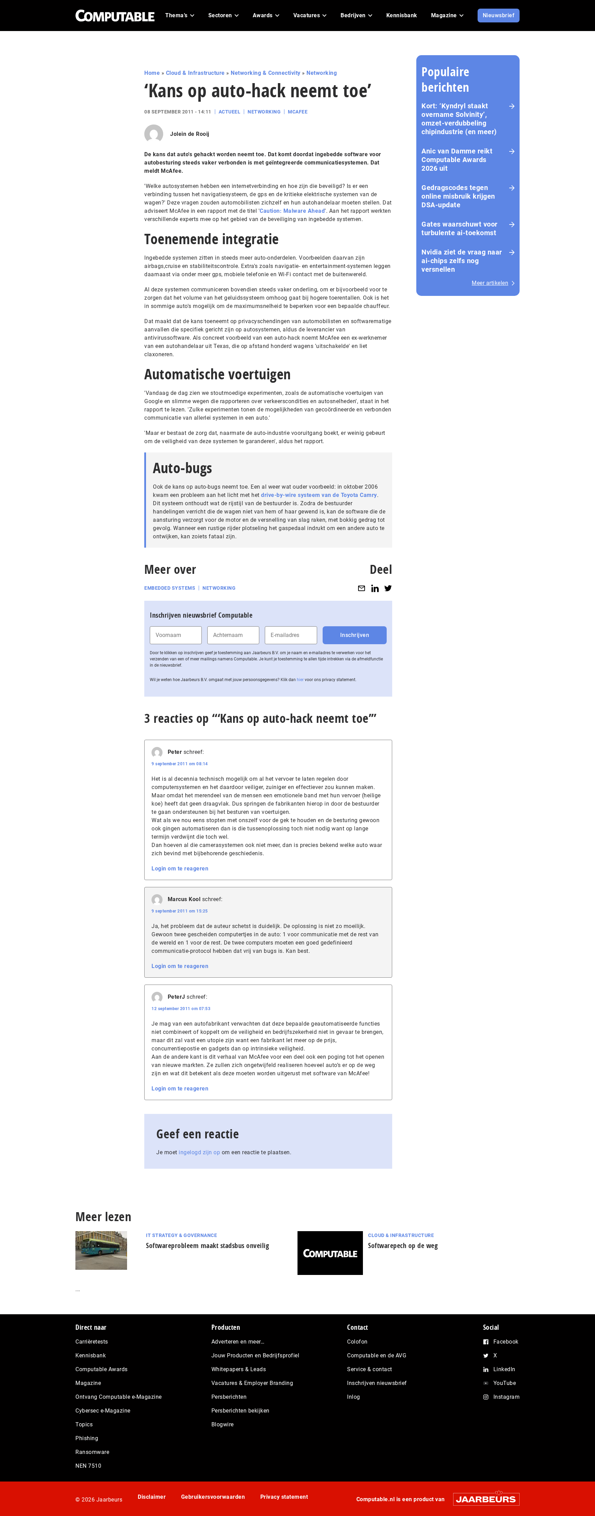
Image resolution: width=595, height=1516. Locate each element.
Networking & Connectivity (266, 73)
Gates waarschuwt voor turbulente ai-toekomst (459, 228)
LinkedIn (504, 1369)
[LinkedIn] (375, 588)
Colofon (357, 1341)
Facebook (506, 1341)
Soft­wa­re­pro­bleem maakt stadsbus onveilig (207, 1245)
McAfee (297, 111)
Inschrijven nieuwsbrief (377, 1383)
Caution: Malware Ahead (292, 211)
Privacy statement (284, 1497)
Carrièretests (91, 1341)
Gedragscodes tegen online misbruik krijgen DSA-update (458, 196)
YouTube (504, 1383)
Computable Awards (101, 1369)
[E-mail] (361, 588)
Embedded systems (169, 588)
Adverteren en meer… (238, 1341)
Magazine (88, 1383)
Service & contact (369, 1369)
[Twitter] (388, 588)
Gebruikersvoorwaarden (213, 1497)
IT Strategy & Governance (181, 1235)
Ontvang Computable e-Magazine (118, 1397)
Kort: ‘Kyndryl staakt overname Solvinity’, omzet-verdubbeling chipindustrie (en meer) (459, 119)
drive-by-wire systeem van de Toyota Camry (319, 495)
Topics (84, 1424)
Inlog (353, 1397)
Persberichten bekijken (240, 1410)
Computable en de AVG (376, 1355)
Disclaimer (152, 1497)
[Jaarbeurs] (483, 1499)
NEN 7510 (88, 1466)
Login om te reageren (180, 868)
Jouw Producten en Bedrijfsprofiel (255, 1355)
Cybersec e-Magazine (103, 1410)
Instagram (506, 1397)
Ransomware (92, 1452)
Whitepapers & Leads (238, 1369)
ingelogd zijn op (199, 1152)
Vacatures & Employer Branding (252, 1383)
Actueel (230, 111)
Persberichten (229, 1397)
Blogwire (222, 1424)
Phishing (86, 1438)
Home (152, 73)
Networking (321, 73)
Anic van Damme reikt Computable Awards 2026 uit (456, 159)
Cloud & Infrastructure (195, 73)
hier (300, 679)
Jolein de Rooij (189, 134)
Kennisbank (90, 1355)
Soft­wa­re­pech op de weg (403, 1245)
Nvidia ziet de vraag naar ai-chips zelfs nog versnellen (461, 260)
